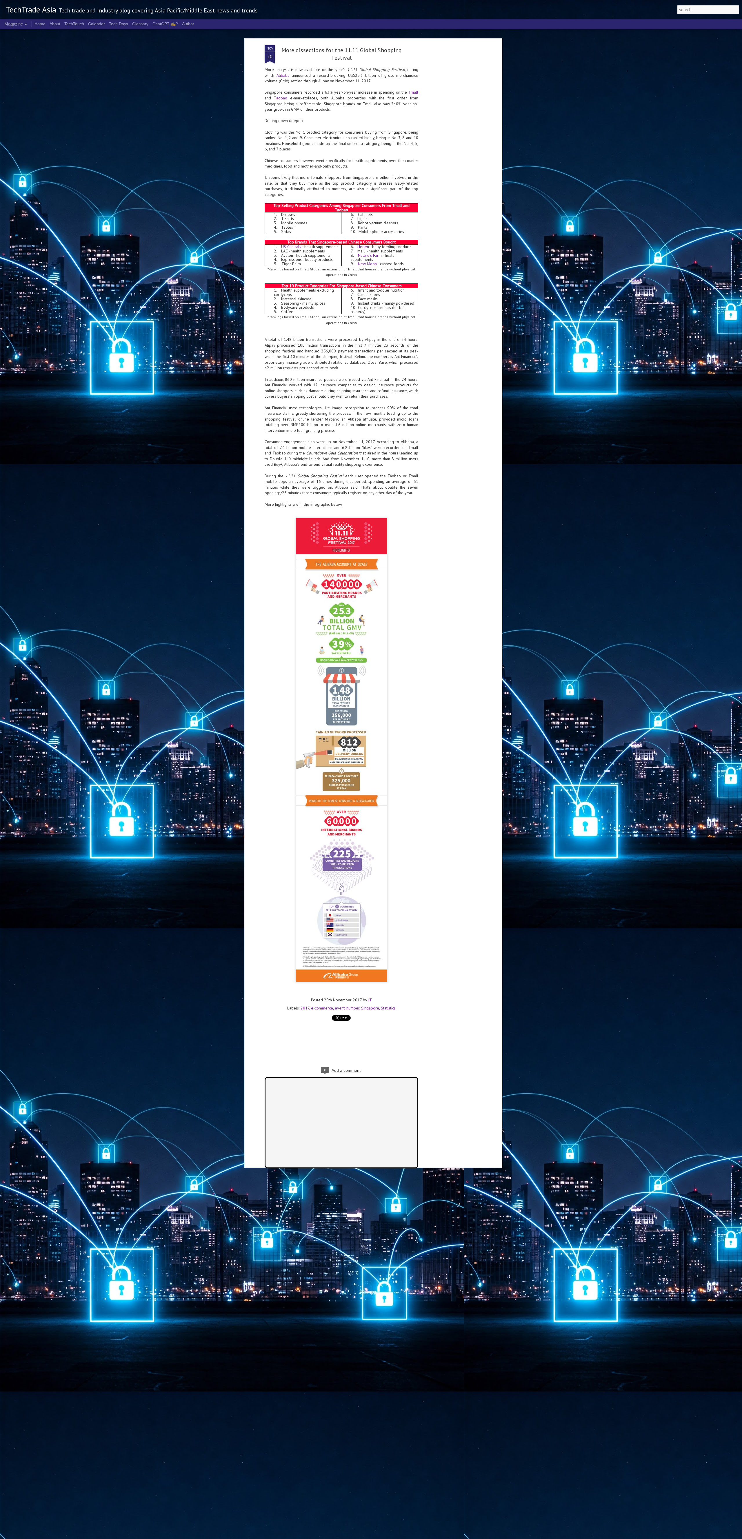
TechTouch (74, 23)
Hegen (363, 246)
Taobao (280, 98)
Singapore (370, 1008)
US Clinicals (291, 246)
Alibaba (283, 75)
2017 (305, 1008)
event (340, 1008)
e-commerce (322, 1008)
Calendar (96, 23)
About (55, 23)
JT (370, 1000)
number (352, 1008)
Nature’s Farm (370, 255)
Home (40, 23)
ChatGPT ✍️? (165, 23)
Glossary (140, 23)
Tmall (413, 92)
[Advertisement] (450, 136)
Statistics (388, 1008)
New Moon (367, 263)
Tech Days (118, 23)
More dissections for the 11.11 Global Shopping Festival (341, 53)
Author (188, 23)
